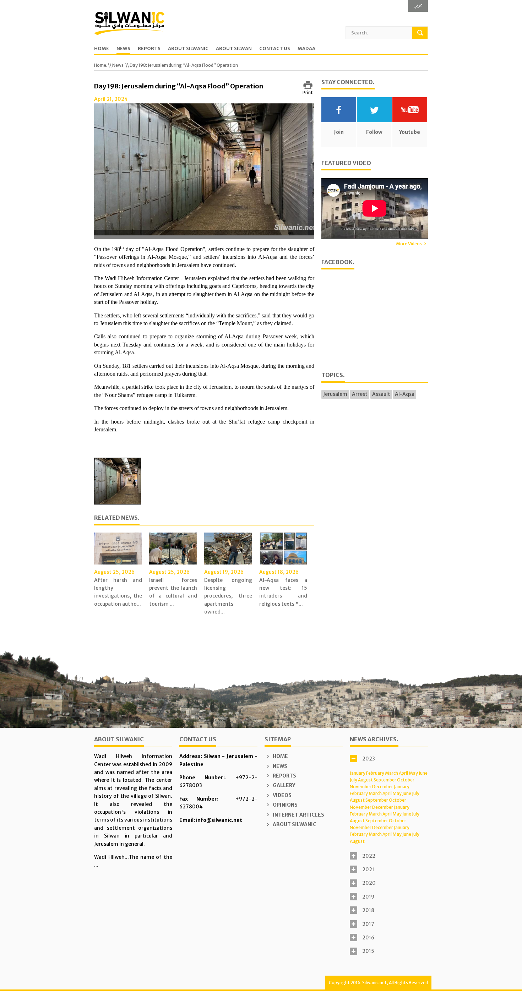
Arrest (360, 394)
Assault (381, 394)
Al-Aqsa (404, 394)
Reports (149, 48)
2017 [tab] (368, 924)
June (423, 773)
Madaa (306, 48)
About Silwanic (188, 48)
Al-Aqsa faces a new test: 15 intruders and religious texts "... (283, 592)
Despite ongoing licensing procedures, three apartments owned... (228, 596)
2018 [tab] (368, 910)
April (403, 773)
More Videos (409, 243)
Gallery (283, 785)
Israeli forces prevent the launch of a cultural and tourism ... (173, 592)
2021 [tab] (368, 869)
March (391, 773)
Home (101, 48)
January (357, 773)
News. (118, 65)
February (375, 773)
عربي (418, 4)
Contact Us (274, 48)
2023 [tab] (368, 759)
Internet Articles (298, 815)
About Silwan (234, 48)
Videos (282, 795)
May (413, 773)
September (385, 779)
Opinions (285, 805)
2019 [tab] (368, 897)
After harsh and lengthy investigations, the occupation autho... (118, 592)
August (365, 779)
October (405, 779)
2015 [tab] (368, 951)
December (382, 786)
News (123, 48)
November (360, 786)
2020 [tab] (369, 883)
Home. (100, 65)
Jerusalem (335, 394)
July (353, 779)
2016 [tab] (368, 937)
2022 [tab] (368, 856)
